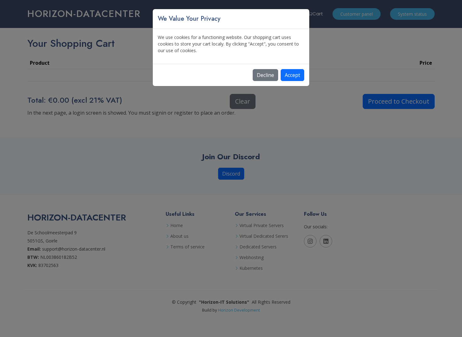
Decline (265, 75)
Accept (292, 75)
